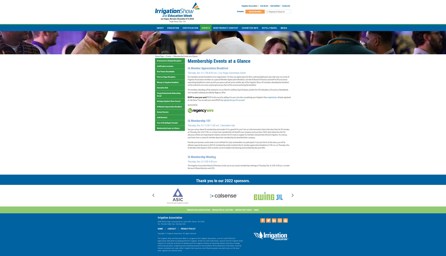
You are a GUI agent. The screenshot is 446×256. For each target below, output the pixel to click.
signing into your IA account (233, 100)
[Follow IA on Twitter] (268, 220)
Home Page (159, 56)
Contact (172, 229)
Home (160, 229)
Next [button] (293, 194)
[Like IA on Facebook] (262, 220)
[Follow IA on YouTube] (285, 220)
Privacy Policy (188, 229)
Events (168, 56)
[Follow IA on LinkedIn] (274, 220)
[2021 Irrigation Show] (177, 9)
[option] (180, 195)
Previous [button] (153, 194)
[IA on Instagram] (279, 220)
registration (272, 97)
